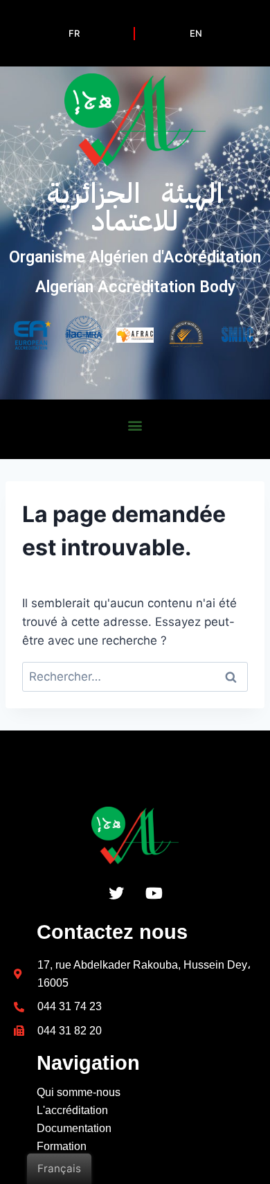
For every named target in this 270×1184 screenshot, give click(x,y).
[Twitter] (116, 893)
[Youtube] (154, 893)
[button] (135, 424)
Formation (62, 1146)
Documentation (74, 1128)
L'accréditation (72, 1110)
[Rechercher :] (135, 676)
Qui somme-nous (78, 1092)
